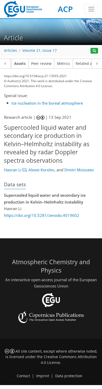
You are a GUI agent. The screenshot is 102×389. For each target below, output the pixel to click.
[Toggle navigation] (91, 9)
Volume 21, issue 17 (39, 50)
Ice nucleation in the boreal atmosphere (47, 103)
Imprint (42, 376)
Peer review (41, 63)
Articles (10, 50)
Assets (20, 63)
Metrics (63, 63)
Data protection (68, 376)
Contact (23, 376)
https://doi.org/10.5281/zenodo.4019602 (41, 215)
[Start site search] (94, 51)
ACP (65, 9)
